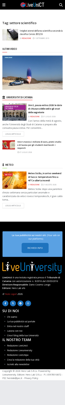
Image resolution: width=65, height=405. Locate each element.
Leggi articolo (14, 134)
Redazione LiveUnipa (17, 354)
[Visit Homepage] (32, 5)
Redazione (26, 38)
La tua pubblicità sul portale (21, 321)
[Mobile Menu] (3, 5)
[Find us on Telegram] (21, 303)
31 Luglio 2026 (49, 116)
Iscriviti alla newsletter (18, 364)
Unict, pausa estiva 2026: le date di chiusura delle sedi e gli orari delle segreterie (45, 109)
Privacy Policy (31, 378)
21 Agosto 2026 (49, 185)
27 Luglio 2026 (25, 152)
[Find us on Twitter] (13, 303)
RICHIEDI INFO (35, 247)
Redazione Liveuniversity (19, 350)
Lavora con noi (14, 330)
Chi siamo (12, 316)
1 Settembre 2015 (41, 38)
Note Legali (11, 293)
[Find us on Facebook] (5, 303)
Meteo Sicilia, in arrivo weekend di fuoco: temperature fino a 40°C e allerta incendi (44, 177)
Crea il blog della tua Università (22, 335)
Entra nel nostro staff (18, 326)
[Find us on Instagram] (28, 303)
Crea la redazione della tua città (23, 359)
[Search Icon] (61, 5)
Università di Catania (11, 107)
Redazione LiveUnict (17, 345)
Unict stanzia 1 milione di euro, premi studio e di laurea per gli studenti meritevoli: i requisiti (39, 144)
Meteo (8, 174)
